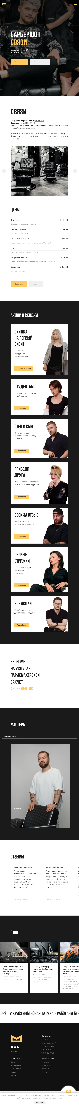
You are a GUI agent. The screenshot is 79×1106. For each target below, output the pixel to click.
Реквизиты (45, 1065)
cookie (21, 1095)
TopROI (23, 1052)
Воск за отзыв (26, 515)
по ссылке (39, 121)
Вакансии (45, 1062)
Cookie (44, 1072)
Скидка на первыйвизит (23, 338)
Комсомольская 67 (19, 50)
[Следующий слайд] (75, 171)
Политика (45, 1069)
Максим (17, 808)
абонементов (22, 689)
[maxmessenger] (18, 1047)
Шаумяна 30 (16, 53)
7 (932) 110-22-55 (47, 1046)
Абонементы (16, 1065)
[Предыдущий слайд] (4, 171)
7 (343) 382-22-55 (47, 1053)
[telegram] (12, 1047)
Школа (13, 1075)
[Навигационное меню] (75, 4)
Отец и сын (23, 426)
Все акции (23, 603)
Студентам (24, 387)
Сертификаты (16, 1069)
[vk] (15, 1047)
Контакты (45, 1040)
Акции (13, 1072)
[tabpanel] (39, 789)
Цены (13, 1062)
